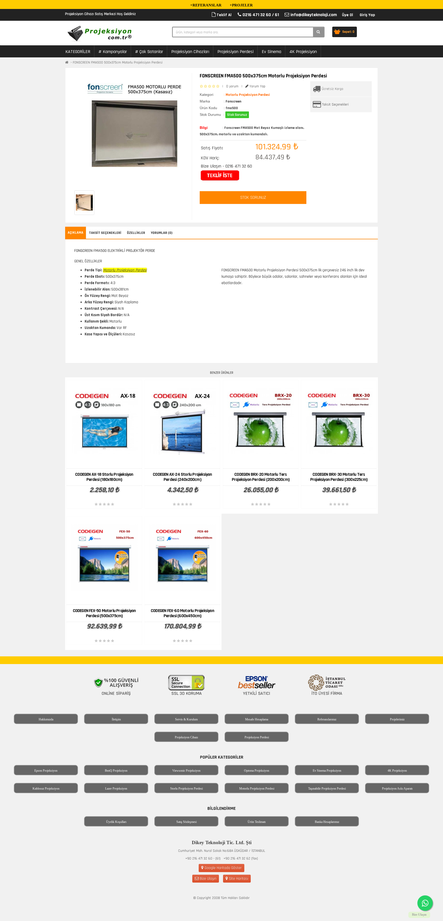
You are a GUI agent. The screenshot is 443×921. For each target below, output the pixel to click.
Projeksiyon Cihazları (190, 52)
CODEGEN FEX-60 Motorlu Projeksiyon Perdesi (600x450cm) (182, 613)
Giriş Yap (367, 15)
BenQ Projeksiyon (116, 770)
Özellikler (136, 233)
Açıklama (75, 232)
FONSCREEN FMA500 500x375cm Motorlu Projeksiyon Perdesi (118, 62)
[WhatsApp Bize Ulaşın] (425, 903)
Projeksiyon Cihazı (186, 737)
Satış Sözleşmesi (186, 822)
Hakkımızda (46, 719)
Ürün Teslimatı (257, 822)
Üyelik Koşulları (116, 822)
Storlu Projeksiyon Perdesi (186, 788)
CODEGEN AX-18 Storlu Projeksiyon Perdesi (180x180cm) (104, 476)
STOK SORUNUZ (253, 197)
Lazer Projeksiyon (116, 788)
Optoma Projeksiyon (256, 770)
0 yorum (232, 86)
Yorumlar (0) (162, 233)
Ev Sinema (271, 52)
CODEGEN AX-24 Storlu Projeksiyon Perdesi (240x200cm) (182, 476)
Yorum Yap (256, 86)
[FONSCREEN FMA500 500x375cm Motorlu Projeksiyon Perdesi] (134, 129)
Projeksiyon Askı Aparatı (397, 788)
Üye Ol (347, 15)
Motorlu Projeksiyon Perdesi (256, 788)
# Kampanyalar (112, 52)
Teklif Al (223, 15)
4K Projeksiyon (303, 52)
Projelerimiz (397, 719)
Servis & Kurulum (186, 719)
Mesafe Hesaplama (256, 719)
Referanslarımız (326, 719)
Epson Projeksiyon (45, 770)
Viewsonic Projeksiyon (186, 770)
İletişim (116, 719)
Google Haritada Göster (223, 867)
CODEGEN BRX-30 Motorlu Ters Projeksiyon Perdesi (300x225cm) (338, 476)
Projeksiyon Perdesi (235, 52)
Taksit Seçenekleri (335, 104)
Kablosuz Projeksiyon (46, 788)
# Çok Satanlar (149, 52)
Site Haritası (238, 878)
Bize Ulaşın (207, 878)
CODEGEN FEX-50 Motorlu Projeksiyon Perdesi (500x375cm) (104, 613)
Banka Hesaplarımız (327, 822)
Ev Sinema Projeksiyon (327, 770)
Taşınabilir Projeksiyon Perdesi (327, 788)
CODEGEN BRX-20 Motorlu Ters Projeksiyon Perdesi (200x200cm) (260, 476)
